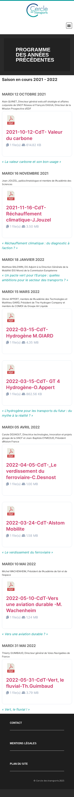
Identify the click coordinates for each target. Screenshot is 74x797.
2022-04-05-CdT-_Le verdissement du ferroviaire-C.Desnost (31, 471)
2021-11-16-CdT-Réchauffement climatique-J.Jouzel (28, 214)
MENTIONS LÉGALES (23, 743)
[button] (69, 26)
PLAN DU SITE (19, 763)
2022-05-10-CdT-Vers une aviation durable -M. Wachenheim (34, 604)
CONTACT (16, 722)
